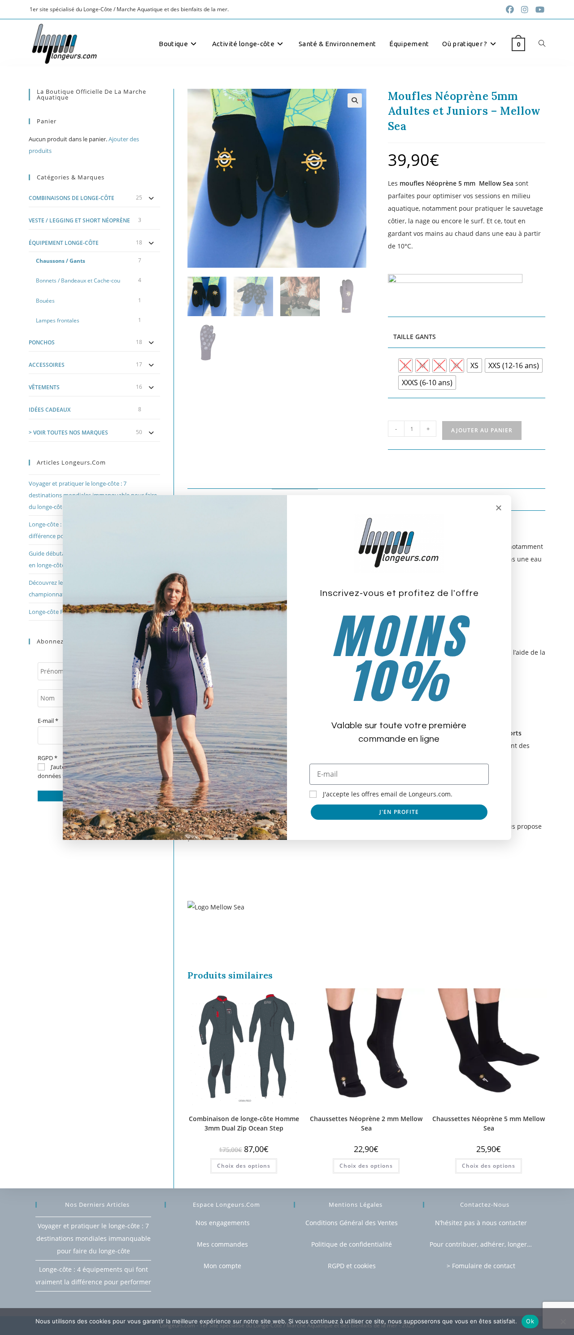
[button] (498, 507)
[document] (287, 667)
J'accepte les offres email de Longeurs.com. (387, 794)
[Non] (562, 1321)
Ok (530, 1321)
